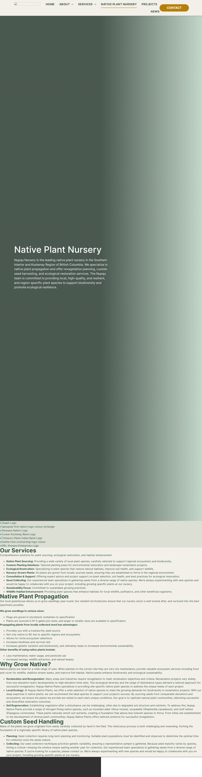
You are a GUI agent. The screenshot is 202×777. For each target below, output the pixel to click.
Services (85, 4)
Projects (149, 4)
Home (50, 4)
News (155, 11)
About (64, 4)
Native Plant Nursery (119, 4)
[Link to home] (27, 7)
